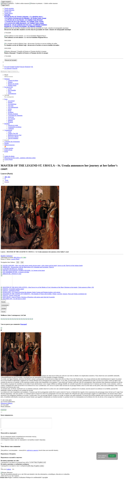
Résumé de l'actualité (10, 60)
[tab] (7, 177)
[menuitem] (32, 66)
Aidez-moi (4, 476)
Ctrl (18, 262)
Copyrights (44, 477)
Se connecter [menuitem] (8, 68)
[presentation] (63, 183)
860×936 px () (20, 257)
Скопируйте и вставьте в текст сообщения (14, 466)
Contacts (16, 476)
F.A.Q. (9, 476)
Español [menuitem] (17, 66)
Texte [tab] (6, 180)
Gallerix (8, 469)
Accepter (112, 456)
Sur (13, 476)
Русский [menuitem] (7, 66)
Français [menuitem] (22, 66)
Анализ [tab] (6, 182)
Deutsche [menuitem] (27, 66)
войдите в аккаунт (32, 450)
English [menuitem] (12, 66)
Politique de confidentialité (33, 477)
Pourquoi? (23, 324)
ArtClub (9, 96)
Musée (8, 75)
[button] (9, 8)
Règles (10, 477)
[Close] (1, 443)
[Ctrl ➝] (47, 287)
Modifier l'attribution (7, 256)
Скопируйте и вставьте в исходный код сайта (15, 462)
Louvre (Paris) (15, 259)
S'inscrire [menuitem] (14, 68)
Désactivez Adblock (6, 403)
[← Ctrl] (11, 273)
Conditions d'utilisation (19, 477)
